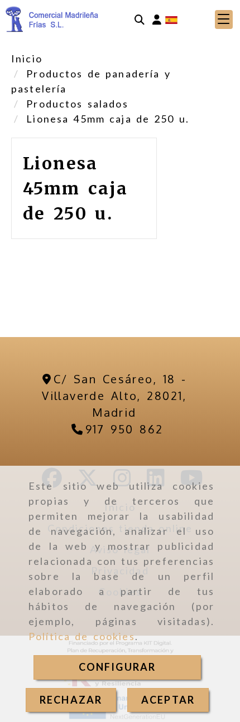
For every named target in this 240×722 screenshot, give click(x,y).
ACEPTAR (168, 700)
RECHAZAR (71, 700)
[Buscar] (139, 19)
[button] (156, 19)
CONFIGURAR (117, 667)
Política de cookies (81, 636)
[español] (171, 19)
